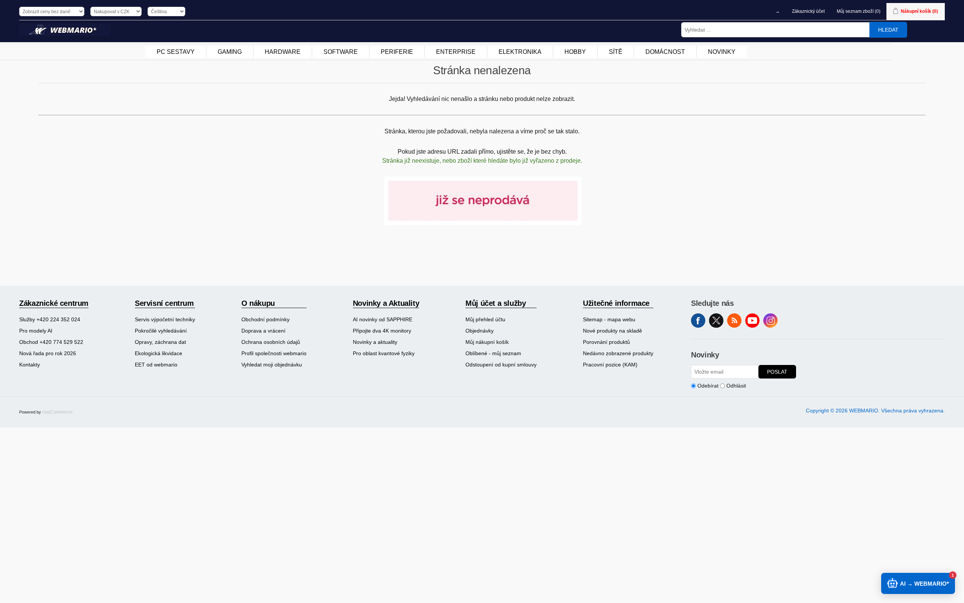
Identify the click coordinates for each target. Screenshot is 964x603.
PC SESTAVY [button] (176, 52)
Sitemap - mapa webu (609, 319)
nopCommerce (57, 412)
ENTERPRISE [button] (456, 52)
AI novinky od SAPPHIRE (382, 319)
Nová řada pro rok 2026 (47, 353)
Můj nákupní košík (487, 342)
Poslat (777, 372)
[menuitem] (175, 52)
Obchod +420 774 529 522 (51, 342)
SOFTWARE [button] (340, 52)
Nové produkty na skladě (612, 331)
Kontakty (29, 365)
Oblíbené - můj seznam (493, 353)
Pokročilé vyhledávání (161, 331)
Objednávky (479, 331)
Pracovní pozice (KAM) (610, 365)
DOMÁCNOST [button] (665, 52)
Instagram (770, 320)
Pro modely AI (35, 331)
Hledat (888, 30)
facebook (698, 320)
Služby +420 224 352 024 (49, 319)
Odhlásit (736, 386)
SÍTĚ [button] (615, 52)
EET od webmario (156, 365)
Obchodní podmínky (265, 319)
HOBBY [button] (575, 52)
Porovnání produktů (606, 342)
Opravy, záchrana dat (160, 342)
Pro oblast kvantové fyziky (384, 353)
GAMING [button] (230, 52)
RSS (734, 320)
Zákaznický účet (808, 11)
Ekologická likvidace (158, 353)
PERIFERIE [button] (397, 52)
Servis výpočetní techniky (165, 319)
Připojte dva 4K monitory (382, 331)
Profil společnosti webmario (274, 353)
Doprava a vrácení (263, 331)
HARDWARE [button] (282, 52)
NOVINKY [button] (721, 52)
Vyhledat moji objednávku (271, 365)
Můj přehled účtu (485, 319)
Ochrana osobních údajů (270, 342)
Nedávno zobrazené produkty (618, 353)
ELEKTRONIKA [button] (520, 52)
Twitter (716, 320)
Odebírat (707, 386)
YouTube (752, 320)
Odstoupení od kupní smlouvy (501, 365)
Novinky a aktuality (375, 342)
